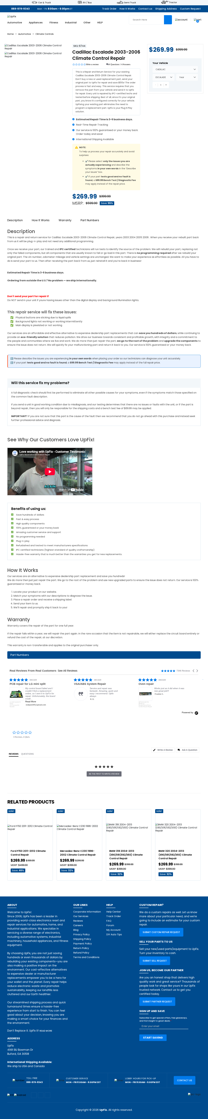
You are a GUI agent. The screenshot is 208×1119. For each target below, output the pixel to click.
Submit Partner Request (157, 1001)
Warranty (65, 220)
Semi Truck (130, 2)
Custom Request (190, 8)
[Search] (168, 19)
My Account (113, 930)
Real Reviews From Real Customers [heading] (33, 670)
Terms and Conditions (86, 957)
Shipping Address (166, 8)
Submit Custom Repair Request (161, 932)
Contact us (145, 8)
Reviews (78, 921)
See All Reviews (67, 670)
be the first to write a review (104, 774)
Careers (78, 925)
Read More (178, 704)
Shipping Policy (82, 939)
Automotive (14, 22)
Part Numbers (90, 220)
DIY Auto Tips (114, 934)
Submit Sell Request (155, 960)
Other (86, 22)
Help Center (113, 911)
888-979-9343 (20, 8)
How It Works (127, 8)
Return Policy (81, 948)
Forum (110, 925)
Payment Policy (82, 943)
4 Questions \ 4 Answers (119, 64)
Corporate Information (87, 911)
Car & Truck (44, 2)
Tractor (173, 2)
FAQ (108, 921)
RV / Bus (87, 2)
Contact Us (184, 1080)
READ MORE (46, 1031)
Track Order (109, 8)
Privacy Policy (81, 934)
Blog (75, 930)
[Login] (181, 19)
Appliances (36, 22)
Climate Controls (44, 34)
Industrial (71, 22)
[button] (193, 670)
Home (10, 34)
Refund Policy (81, 952)
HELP (100, 22)
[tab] (163, 750)
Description (15, 220)
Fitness (53, 22)
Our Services (80, 916)
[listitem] (51, 689)
